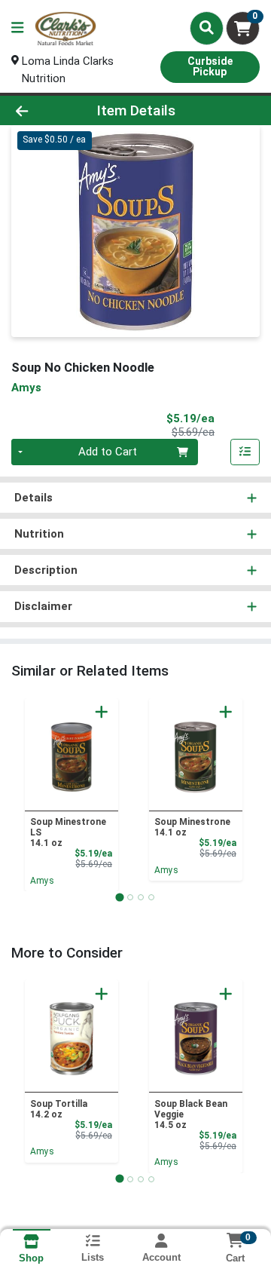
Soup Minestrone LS (68, 832)
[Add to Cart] (101, 711)
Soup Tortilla (58, 1109)
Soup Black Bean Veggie (190, 1114)
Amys (42, 880)
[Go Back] (42, 110)
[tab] (119, 897)
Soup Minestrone (192, 827)
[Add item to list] (245, 452)
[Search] (206, 27)
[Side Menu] (17, 28)
